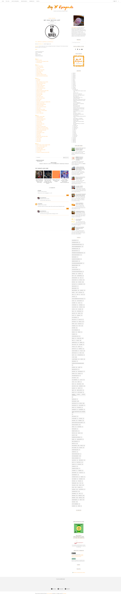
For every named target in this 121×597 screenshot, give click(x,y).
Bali (81, 277)
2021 (73, 78)
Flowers (73, 334)
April (74, 133)
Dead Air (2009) (39, 72)
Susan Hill (81, 472)
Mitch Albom (80, 392)
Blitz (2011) (38, 80)
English (80, 321)
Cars (82, 294)
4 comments (38, 157)
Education (74, 319)
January (74, 136)
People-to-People (75, 424)
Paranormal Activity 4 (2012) (41, 109)
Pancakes (73, 420)
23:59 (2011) (38, 79)
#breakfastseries (75, 265)
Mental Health (79, 390)
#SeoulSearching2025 (76, 254)
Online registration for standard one (78, 412)
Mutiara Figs (74, 405)
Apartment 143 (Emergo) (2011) (41, 104)
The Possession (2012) (40, 105)
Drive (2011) (38, 68)
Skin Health (81, 460)
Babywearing (79, 275)
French (73, 338)
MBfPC (79, 381)
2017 (73, 83)
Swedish (82, 476)
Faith (79, 325)
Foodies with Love (75, 336)
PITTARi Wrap (74, 418)
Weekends (73, 497)
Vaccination (81, 489)
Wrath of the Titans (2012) (40, 69)
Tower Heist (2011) (39, 89)
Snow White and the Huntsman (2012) (42, 127)
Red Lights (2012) (39, 137)
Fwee (73, 340)
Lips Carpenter (74, 379)
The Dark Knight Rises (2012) (41, 149)
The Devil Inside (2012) (40, 67)
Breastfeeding (74, 290)
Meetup (79, 388)
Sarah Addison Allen (75, 453)
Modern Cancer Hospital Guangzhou (78, 395)
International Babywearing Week (78, 363)
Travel (80, 485)
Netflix (73, 407)
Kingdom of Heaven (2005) (40, 116)
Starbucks (74, 466)
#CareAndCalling (75, 242)
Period (73, 426)
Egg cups (80, 319)
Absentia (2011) (39, 95)
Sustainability (74, 474)
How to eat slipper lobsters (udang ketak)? (80, 228)
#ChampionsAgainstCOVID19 (77, 244)
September (75, 127)
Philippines (79, 426)
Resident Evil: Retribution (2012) (41, 74)
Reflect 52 (74, 443)
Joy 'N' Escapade (49, 593)
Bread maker (74, 288)
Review (81, 445)
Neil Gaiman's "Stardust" (77, 113)
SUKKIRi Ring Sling (75, 449)
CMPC (73, 294)
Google (73, 346)
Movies (81, 403)
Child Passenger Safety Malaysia (77, 298)
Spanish (73, 464)
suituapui (39, 190)
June (74, 131)
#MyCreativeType (75, 250)
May (74, 132)
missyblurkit (40, 203)
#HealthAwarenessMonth (76, 246)
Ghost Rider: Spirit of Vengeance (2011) (42, 61)
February (74, 135)
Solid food (79, 462)
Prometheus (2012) (39, 73)
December (75, 89)
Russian (80, 447)
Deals (73, 311)
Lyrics (73, 381)
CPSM (77, 294)
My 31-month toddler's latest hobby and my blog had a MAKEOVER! (81, 195)
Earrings (78, 315)
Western (80, 497)
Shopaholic (74, 460)
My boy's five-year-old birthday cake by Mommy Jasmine (81, 149)
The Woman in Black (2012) (41, 85)
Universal (73, 489)
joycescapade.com (75, 27)
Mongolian (74, 399)
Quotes (73, 435)
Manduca (73, 388)
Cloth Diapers (79, 300)
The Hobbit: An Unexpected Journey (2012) (43, 152)
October (74, 126)
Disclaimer (64, 593)
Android (73, 273)
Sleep (73, 462)
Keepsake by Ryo (75, 369)
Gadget (77, 340)
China (73, 300)
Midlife (73, 392)
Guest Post (74, 348)
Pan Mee (80, 418)
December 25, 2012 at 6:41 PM (42, 191)
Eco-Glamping (74, 317)
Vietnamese (74, 493)
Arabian (79, 273)
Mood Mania (74, 401)
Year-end (73, 501)
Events (73, 323)
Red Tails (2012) (39, 99)
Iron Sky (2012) (39, 111)
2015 (73, 85)
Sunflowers (74, 472)
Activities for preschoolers (77, 271)
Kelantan (73, 371)
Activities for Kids (75, 269)
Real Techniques (75, 441)
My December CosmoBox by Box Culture (79, 99)
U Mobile (79, 487)
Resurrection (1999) (39, 94)
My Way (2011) (39, 135)
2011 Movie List (50, 41)
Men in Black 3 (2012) (40, 96)
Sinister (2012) (39, 140)
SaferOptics (74, 451)
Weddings (73, 495)
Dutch (73, 315)
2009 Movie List (40, 41)
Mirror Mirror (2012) (39, 93)
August (74, 128)
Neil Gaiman (81, 405)
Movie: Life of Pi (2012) (76, 105)
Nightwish (79, 407)
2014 (73, 86)
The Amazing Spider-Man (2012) (41, 130)
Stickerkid (74, 470)
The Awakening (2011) (40, 117)
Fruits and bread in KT (76, 106)
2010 (73, 138)
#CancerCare (74, 240)
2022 (73, 77)
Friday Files (79, 338)
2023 (73, 76)
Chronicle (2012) (39, 121)
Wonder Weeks (74, 499)
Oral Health (74, 416)
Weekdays (80, 495)
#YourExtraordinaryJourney (77, 263)
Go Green (80, 344)
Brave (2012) (38, 100)
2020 (73, 79)
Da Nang (79, 309)
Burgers (81, 290)
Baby (73, 275)
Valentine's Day (74, 491)
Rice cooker (74, 447)
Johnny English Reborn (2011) (41, 83)
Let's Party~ (74, 377)
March (74, 134)
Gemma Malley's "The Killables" (78, 118)
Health (81, 350)
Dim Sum (73, 313)
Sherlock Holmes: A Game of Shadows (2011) (43, 144)
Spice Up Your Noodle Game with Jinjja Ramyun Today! (80, 178)
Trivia (73, 487)
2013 (73, 87)
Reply (67, 195)
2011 (73, 137)
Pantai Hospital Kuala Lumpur (77, 422)
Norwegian (74, 409)
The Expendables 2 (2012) (40, 132)
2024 (73, 75)
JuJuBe (79, 367)
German (81, 342)
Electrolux (74, 321)
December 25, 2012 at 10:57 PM (44, 198)
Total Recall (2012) (39, 131)
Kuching (79, 373)
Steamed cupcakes (75, 468)
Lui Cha (81, 379)
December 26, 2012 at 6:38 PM (42, 204)
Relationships (74, 445)
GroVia (79, 346)
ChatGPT (73, 296)
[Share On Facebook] (65, 157)
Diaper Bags (79, 311)
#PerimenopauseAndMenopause (77, 252)
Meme (73, 390)
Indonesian (74, 361)
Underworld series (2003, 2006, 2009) (42, 136)
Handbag (80, 348)
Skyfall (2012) (39, 141)
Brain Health (74, 286)
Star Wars (79, 464)
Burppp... (73, 292)
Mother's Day (74, 403)
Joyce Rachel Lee (43, 197)
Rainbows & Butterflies (76, 437)
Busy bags (80, 292)
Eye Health (80, 323)
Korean (73, 373)
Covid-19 (73, 309)
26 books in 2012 (75, 92)
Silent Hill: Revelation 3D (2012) (41, 106)
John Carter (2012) (39, 122)
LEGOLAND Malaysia (75, 375)
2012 (73, 88)
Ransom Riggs (79, 439)
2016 (73, 84)
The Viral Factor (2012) (40, 120)
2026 (73, 73)
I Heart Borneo (74, 359)
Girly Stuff (74, 344)
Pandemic (80, 420)
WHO (80, 493)
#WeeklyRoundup (75, 261)
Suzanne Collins (75, 476)
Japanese (73, 367)
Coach (79, 302)
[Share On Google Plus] (66, 157)
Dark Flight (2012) (39, 62)
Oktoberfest (81, 409)
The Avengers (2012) (40, 148)
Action (73, 267)
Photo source (52, 39)
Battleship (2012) (39, 125)
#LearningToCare (75, 248)
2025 (73, 74)
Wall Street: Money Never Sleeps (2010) (42, 90)
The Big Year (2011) (39, 84)
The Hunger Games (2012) (40, 147)
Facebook (73, 325)
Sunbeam (79, 470)
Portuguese (74, 428)
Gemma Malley (74, 342)
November (75, 125)
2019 (73, 80)
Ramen (73, 439)
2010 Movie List (45, 41)
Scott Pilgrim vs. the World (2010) (42, 110)
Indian (82, 359)
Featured (73, 327)
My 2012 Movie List (76, 96)
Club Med (73, 302)
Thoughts (74, 485)
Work (81, 499)
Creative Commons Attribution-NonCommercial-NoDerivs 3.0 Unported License (77, 555)
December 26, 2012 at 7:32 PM (44, 212)
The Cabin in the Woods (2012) (41, 126)
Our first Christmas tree (76, 102)
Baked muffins (74, 277)
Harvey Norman (75, 350)
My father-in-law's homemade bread (78, 107)
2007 (73, 142)
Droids (79, 313)
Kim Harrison (80, 371)
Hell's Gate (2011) (39, 60)
